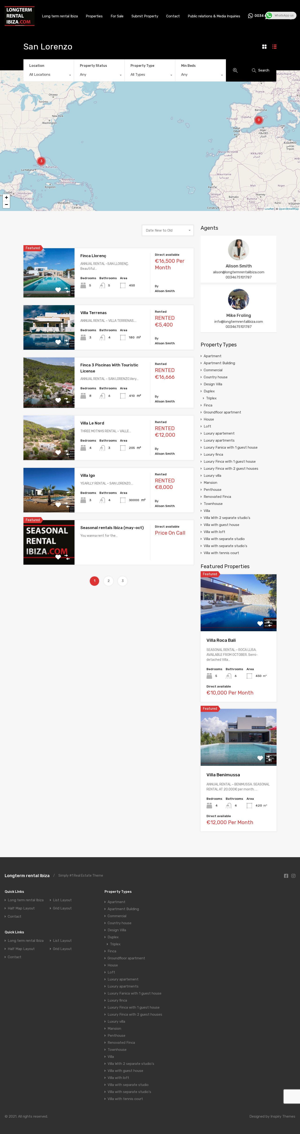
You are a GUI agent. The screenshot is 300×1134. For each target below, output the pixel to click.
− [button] (6, 204)
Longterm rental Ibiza (27, 876)
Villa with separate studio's (225, 546)
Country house (216, 377)
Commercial (213, 370)
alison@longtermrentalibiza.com (238, 272)
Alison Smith (239, 266)
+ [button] (6, 197)
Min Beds (188, 66)
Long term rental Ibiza (60, 16)
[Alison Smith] (238, 258)
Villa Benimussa (223, 774)
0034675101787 (239, 277)
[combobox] (48, 75)
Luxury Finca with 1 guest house (230, 461)
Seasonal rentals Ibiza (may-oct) (112, 527)
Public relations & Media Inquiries (214, 16)
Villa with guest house (221, 525)
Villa (207, 511)
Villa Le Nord (92, 423)
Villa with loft (214, 532)
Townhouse (213, 504)
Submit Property (144, 16)
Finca (208, 405)
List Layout (62, 900)
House (209, 419)
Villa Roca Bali (221, 640)
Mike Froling (238, 315)
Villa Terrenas (93, 312)
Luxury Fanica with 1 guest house (231, 447)
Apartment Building (219, 363)
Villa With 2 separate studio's (227, 518)
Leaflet (269, 208)
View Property (48, 288)
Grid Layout (62, 908)
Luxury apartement (219, 433)
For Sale (117, 16)
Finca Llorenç (93, 255)
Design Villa (213, 384)
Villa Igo (87, 475)
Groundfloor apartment (222, 412)
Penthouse (212, 490)
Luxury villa (212, 475)
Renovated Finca (217, 497)
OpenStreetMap (289, 208)
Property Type (142, 66)
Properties (94, 16)
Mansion (210, 483)
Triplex (211, 398)
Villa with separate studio (224, 539)
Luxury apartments (219, 440)
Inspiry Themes (282, 1116)
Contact (173, 16)
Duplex (209, 391)
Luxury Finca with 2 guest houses (231, 468)
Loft (207, 426)
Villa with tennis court (221, 553)
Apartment (212, 356)
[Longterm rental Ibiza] (19, 24)
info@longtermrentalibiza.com (238, 321)
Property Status (93, 66)
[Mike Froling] (238, 308)
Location (36, 66)
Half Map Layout (21, 908)
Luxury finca (213, 454)
